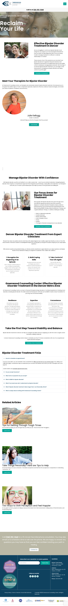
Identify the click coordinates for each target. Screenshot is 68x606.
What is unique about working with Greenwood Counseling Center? (23, 390)
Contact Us (34, 549)
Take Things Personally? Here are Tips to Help (25, 465)
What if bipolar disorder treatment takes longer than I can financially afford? (26, 387)
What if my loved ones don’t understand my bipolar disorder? (22, 383)
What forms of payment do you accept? (16, 375)
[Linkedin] (38, 576)
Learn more (7, 430)
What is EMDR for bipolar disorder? (15, 379)
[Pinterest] (35, 576)
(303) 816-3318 (59, 578)
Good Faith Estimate (26, 592)
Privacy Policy (8, 592)
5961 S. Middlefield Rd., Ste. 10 (58, 569)
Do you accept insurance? (13, 372)
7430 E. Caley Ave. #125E (57, 564)
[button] (34, 358)
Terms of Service (16, 592)
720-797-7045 (38, 10)
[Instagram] (33, 576)
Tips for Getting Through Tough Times (21, 425)
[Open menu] (64, 3)
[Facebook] (30, 576)
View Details (34, 124)
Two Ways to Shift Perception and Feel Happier (26, 505)
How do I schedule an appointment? (15, 358)
